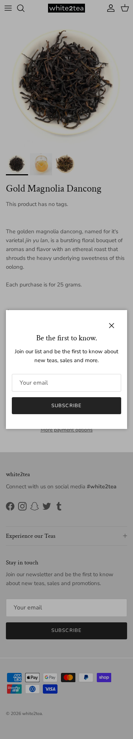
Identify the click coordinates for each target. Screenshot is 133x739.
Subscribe (66, 405)
